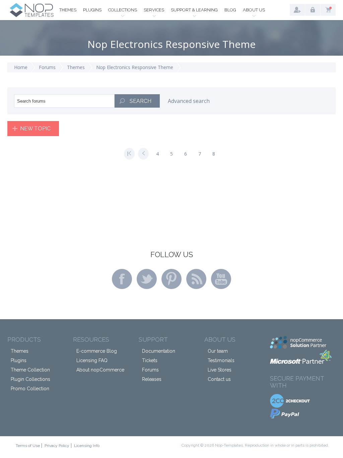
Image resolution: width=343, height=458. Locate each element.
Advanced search (189, 101)
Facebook (122, 279)
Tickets (149, 360)
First (129, 154)
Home (20, 67)
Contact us (219, 379)
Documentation (158, 351)
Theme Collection (30, 370)
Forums (47, 67)
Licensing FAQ (92, 360)
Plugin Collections (30, 379)
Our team (218, 351)
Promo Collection (30, 388)
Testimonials (221, 360)
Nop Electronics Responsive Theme (134, 67)
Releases (151, 379)
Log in (312, 10)
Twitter (147, 279)
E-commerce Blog (96, 351)
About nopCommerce (100, 370)
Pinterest (171, 279)
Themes (67, 9)
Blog (230, 9)
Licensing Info (86, 445)
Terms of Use (28, 445)
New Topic (35, 128)
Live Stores (219, 370)
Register (297, 10)
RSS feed (196, 279)
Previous (143, 154)
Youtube (221, 279)
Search (140, 101)
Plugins (92, 9)
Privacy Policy (57, 445)
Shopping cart (328, 10)
